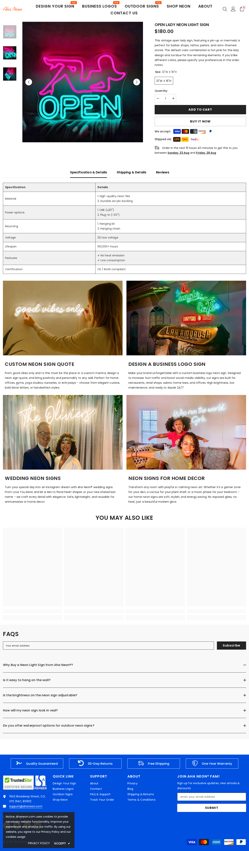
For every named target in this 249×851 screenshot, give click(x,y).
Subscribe (231, 645)
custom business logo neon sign (204, 373)
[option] (82, 82)
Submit (211, 808)
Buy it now (200, 121)
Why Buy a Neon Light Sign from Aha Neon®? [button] (38, 665)
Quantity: (161, 91)
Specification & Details (88, 172)
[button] (28, 82)
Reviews (162, 172)
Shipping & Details (131, 172)
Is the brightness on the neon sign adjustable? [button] (40, 695)
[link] (63, 318)
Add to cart (200, 109)
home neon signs (146, 497)
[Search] (225, 9)
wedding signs (103, 487)
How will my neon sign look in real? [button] (30, 710)
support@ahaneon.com (25, 806)
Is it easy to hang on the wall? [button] (27, 680)
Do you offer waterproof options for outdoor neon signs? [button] (48, 725)
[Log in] (233, 9)
